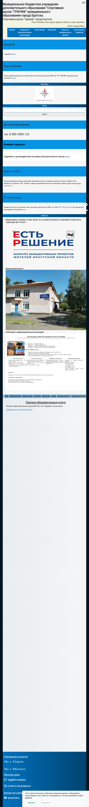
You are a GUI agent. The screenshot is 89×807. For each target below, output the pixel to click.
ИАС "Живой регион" (65, 207)
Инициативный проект (15, 268)
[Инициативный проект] (46, 300)
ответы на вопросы (19, 786)
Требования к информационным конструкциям (25, 332)
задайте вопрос (16, 779)
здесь (14, 54)
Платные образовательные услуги (46, 402)
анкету (13, 78)
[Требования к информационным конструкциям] (46, 361)
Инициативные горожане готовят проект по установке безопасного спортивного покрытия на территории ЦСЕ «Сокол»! (43, 221)
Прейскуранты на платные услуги (19, 410)
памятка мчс (8, 186)
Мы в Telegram (13, 761)
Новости (44, 216)
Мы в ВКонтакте (14, 768)
